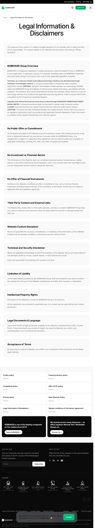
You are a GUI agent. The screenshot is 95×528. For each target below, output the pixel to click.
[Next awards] (89, 499)
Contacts (75, 511)
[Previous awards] (84, 499)
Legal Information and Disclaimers (14, 511)
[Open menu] (89, 7)
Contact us (80, 7)
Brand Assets (86, 511)
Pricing (78, 2)
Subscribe (39, 464)
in (54, 460)
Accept (69, 517)
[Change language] (72, 8)
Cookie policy (45, 518)
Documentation (69, 2)
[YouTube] (62, 460)
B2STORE (86, 2)
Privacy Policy (48, 511)
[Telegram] (58, 460)
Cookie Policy (35, 511)
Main (5, 17)
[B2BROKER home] (8, 7)
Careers (66, 511)
